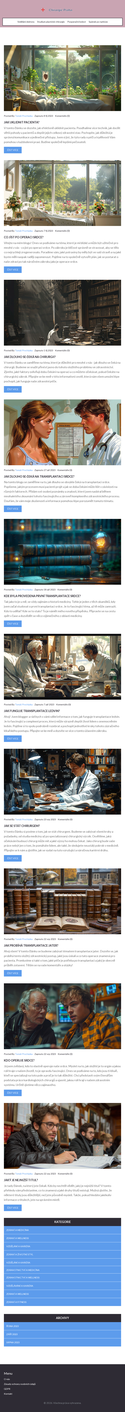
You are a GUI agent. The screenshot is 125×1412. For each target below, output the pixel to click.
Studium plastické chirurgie (51, 21)
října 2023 (12, 1326)
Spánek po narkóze (98, 21)
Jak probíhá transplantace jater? (31, 945)
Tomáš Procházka (24, 115)
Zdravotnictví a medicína (23, 1270)
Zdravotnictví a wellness (23, 1277)
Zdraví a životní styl (19, 1254)
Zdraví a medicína (17, 1230)
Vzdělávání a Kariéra (19, 1285)
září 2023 (12, 1334)
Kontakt (8, 1393)
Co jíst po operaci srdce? (23, 237)
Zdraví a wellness (17, 1238)
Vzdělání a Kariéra (18, 1262)
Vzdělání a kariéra (18, 1246)
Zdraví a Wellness (17, 1294)
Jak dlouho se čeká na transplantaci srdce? (39, 476)
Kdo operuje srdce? (19, 1060)
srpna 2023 (13, 1342)
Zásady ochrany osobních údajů (20, 1384)
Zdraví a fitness (16, 1302)
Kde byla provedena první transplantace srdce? (42, 596)
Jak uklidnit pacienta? (21, 122)
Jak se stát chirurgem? (22, 826)
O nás (7, 1379)
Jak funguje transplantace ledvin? (32, 711)
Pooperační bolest (76, 21)
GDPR (7, 1388)
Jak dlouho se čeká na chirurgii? (30, 357)
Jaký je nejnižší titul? (21, 1180)
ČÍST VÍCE (12, 150)
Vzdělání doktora (25, 21)
